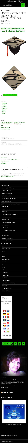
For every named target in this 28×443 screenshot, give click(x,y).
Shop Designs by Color (6, 243)
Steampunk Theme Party (7, 195)
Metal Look (4, 277)
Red (3, 269)
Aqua (3, 246)
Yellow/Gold (5, 275)
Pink (3, 264)
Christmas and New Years (8, 187)
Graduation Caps (5, 10)
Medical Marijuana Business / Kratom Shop (10, 203)
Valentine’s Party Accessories (9, 198)
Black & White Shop (6, 209)
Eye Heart (4, 211)
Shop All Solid (4, 157)
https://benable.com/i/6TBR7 (7, 176)
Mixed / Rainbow (5, 259)
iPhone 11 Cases (4, 161)
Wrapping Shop (5, 235)
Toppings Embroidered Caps (8, 230)
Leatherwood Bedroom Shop (9, 283)
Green (3, 256)
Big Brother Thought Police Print (14, 424)
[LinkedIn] (15, 343)
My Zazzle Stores (4, 206)
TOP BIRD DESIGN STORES (7, 232)
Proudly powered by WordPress (7, 441)
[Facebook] (4, 343)
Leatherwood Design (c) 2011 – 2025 (9, 435)
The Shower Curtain (6, 288)
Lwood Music (5, 225)
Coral (3, 254)
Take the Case (5, 227)
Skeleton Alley (5, 219)
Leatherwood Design (10, 95)
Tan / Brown (5, 272)
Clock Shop (4, 285)
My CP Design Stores (5, 280)
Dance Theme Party (6, 190)
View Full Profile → (5, 387)
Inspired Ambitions (6, 5)
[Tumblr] (8, 343)
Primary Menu (26, 5)
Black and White (6, 248)
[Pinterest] (11, 343)
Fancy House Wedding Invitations (9, 214)
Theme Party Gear (5, 185)
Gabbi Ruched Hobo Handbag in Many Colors (11, 143)
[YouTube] (19, 343)
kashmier (8, 23)
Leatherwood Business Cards (8, 222)
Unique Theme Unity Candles (8, 137)
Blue (3, 251)
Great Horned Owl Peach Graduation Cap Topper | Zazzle (6, 124)
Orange (4, 262)
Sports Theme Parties (7, 193)
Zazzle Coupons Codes (6, 201)
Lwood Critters (5, 291)
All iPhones (3, 163)
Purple (3, 267)
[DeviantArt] (23, 343)
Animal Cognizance (7, 392)
